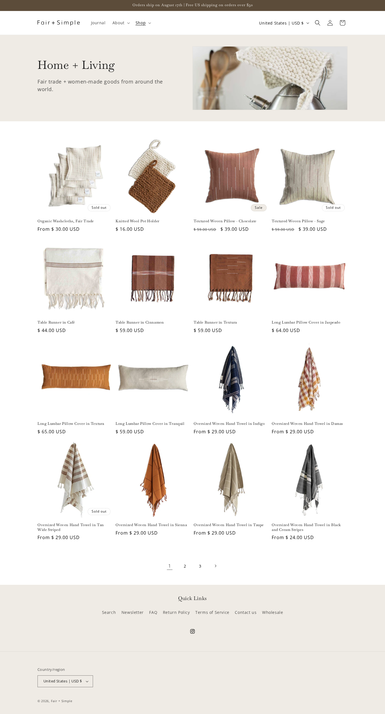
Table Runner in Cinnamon (140, 322)
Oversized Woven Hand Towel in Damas (307, 423)
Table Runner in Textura (215, 322)
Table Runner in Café (56, 322)
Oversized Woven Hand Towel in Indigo (229, 423)
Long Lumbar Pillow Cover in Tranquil (150, 423)
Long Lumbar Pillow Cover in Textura (70, 423)
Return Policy (176, 612)
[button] (120, 23)
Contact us (245, 612)
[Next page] (215, 566)
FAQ (153, 612)
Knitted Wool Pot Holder (138, 221)
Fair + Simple (61, 701)
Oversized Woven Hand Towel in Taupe (229, 525)
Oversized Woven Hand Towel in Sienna (151, 525)
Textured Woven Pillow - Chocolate (225, 221)
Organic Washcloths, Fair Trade (65, 221)
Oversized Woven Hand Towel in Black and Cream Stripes (306, 527)
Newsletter (132, 612)
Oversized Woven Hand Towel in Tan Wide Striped (70, 527)
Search (109, 612)
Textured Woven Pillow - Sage (298, 221)
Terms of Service (212, 612)
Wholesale (272, 612)
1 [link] (169, 566)
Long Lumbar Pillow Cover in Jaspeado (306, 322)
